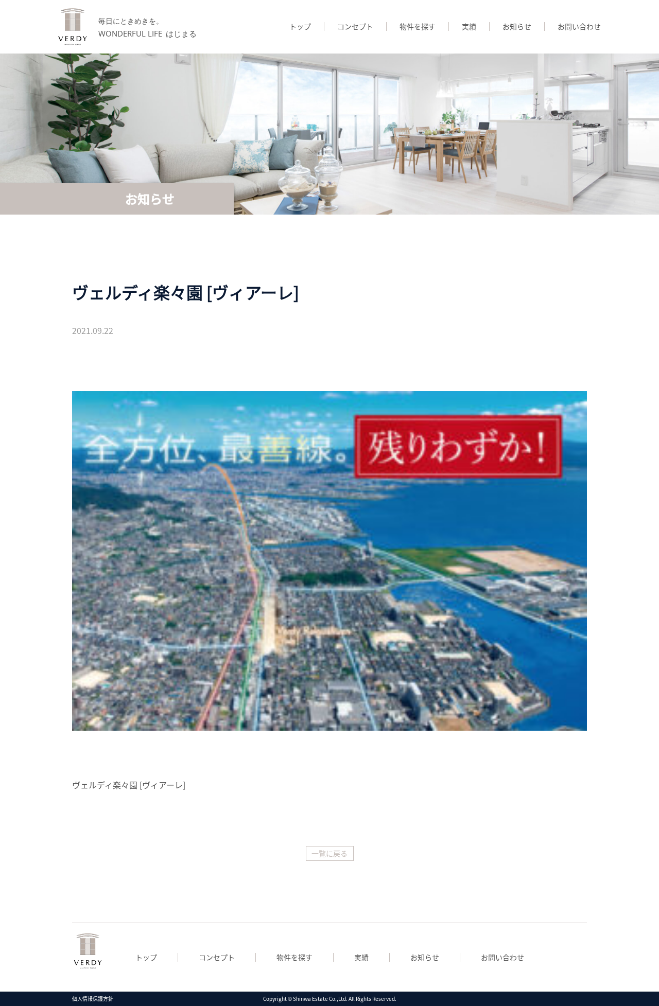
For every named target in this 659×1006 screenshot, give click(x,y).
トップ (300, 26)
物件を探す (418, 26)
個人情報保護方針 (92, 998)
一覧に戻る (329, 853)
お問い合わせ (579, 26)
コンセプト (355, 26)
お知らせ (516, 26)
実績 (469, 26)
